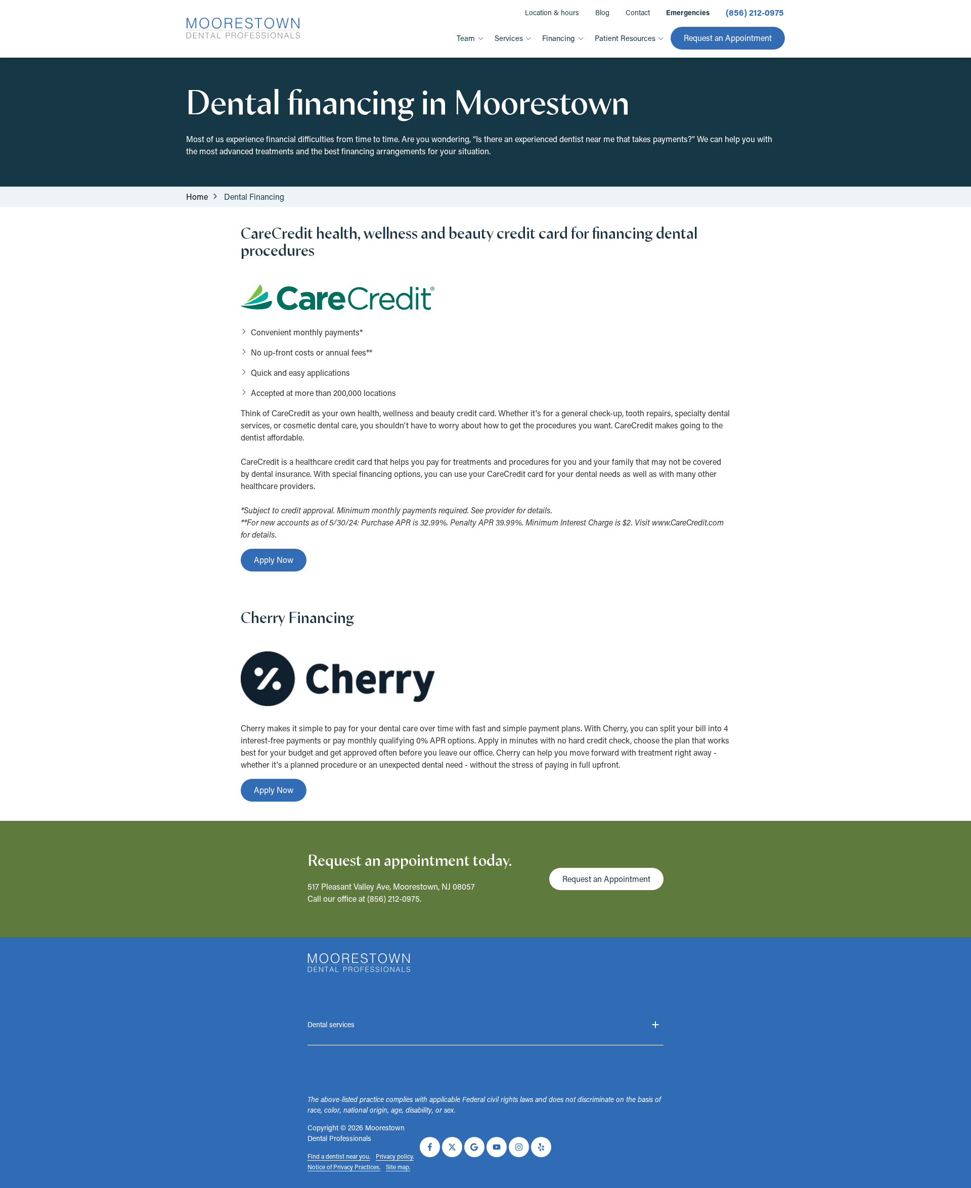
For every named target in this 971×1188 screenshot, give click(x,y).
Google (474, 1147)
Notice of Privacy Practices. (343, 1167)
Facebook (430, 1147)
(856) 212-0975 (393, 898)
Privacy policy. (395, 1156)
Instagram (519, 1147)
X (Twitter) (452, 1147)
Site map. (398, 1167)
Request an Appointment (728, 37)
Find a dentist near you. (338, 1156)
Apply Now (273, 559)
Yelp (541, 1147)
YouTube (497, 1147)
